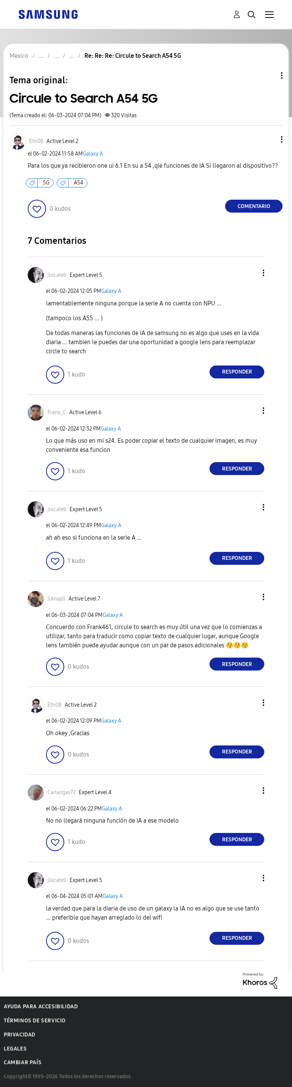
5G (46, 183)
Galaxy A (93, 154)
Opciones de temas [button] (268, 75)
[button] (269, 139)
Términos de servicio (35, 1020)
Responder (237, 372)
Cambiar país (22, 1062)
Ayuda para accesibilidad (41, 1006)
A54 (78, 183)
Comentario (254, 206)
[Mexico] (48, 13)
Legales (15, 1049)
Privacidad (19, 1034)
